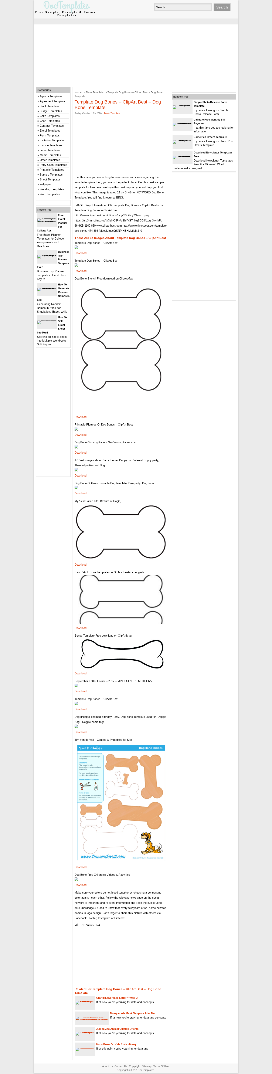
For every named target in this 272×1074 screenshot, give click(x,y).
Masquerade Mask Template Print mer (133, 1013)
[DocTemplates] (66, 16)
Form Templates (50, 135)
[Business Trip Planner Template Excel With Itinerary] (47, 255)
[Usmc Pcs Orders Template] (182, 140)
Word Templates (50, 194)
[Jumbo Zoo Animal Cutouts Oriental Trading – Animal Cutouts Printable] (85, 1032)
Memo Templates (50, 155)
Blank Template (94, 92)
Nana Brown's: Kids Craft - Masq (116, 1044)
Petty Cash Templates (53, 164)
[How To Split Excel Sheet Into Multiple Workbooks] (47, 320)
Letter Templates (50, 150)
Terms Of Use (161, 1066)
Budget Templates (51, 111)
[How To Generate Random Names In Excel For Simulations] (47, 287)
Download (80, 253)
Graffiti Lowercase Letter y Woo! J (117, 997)
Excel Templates (50, 130)
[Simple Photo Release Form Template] (182, 105)
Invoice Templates (51, 145)
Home (78, 92)
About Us (107, 1066)
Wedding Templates (52, 189)
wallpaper (45, 184)
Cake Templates (50, 116)
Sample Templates (51, 174)
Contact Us (121, 1066)
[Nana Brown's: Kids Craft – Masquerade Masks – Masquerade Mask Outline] (85, 1047)
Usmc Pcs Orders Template (210, 137)
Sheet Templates (50, 179)
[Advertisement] (136, 55)
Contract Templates (52, 125)
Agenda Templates (51, 96)
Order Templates (50, 160)
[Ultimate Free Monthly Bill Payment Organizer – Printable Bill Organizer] (182, 122)
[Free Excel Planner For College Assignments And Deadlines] (47, 221)
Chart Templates (50, 120)
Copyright (134, 1066)
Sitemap (147, 1066)
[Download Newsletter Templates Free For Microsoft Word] (182, 155)
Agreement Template (52, 101)
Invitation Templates (52, 140)
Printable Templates (52, 169)
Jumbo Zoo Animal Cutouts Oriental (117, 1028)
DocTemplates (146, 1070)
